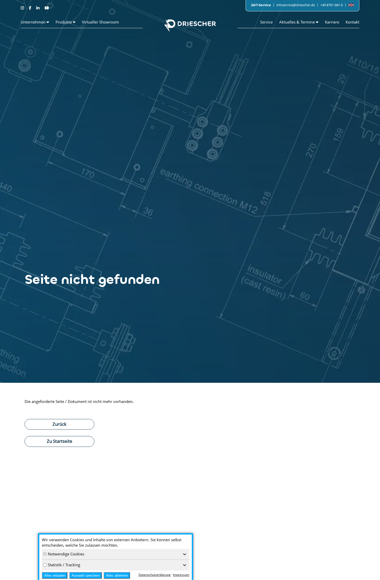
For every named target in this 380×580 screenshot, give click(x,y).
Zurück (59, 424)
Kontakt (352, 22)
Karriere (332, 22)
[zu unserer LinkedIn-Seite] (38, 7)
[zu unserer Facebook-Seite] (30, 7)
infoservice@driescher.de (295, 5)
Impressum (181, 575)
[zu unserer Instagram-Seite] (23, 7)
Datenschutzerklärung (155, 575)
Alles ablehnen (117, 575)
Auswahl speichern (86, 575)
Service (266, 22)
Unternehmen (34, 22)
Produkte (64, 22)
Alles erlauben (54, 575)
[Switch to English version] (351, 5)
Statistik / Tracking (64, 564)
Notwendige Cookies (66, 553)
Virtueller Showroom (100, 22)
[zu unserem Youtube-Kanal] (46, 7)
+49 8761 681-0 (331, 5)
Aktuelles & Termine (297, 22)
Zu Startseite (59, 441)
